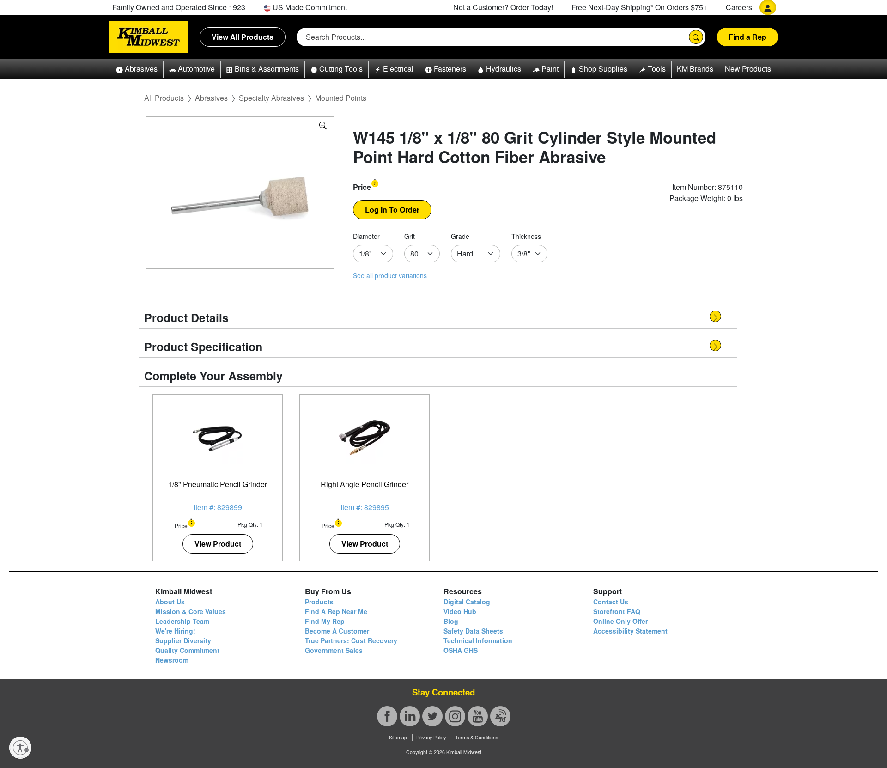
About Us (170, 601)
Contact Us (610, 601)
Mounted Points (340, 97)
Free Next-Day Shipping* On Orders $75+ (639, 7)
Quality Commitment (187, 650)
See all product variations (390, 275)
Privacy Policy (431, 737)
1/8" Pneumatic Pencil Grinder (217, 484)
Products (319, 601)
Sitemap (398, 737)
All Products (164, 97)
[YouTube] (478, 716)
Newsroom (171, 659)
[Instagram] (455, 716)
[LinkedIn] (410, 716)
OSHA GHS (461, 650)
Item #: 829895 (364, 507)
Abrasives (211, 97)
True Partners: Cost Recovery (351, 640)
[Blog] (500, 716)
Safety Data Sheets (473, 630)
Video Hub (460, 611)
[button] (136, 69)
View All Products (242, 36)
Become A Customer (337, 630)
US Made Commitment (309, 7)
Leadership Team (182, 621)
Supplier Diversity (183, 640)
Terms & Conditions (476, 737)
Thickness (526, 236)
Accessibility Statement (630, 630)
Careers (739, 7)
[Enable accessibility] (20, 748)
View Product (217, 543)
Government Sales (334, 650)
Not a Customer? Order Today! (503, 7)
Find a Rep (747, 36)
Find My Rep (325, 621)
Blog (451, 621)
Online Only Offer (620, 621)
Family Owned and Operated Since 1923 (178, 7)
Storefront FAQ (616, 611)
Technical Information (478, 640)
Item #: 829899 (218, 507)
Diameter (366, 236)
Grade (460, 236)
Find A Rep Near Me (336, 611)
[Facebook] (387, 716)
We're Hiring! (175, 630)
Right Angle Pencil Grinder (364, 484)
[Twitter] (432, 716)
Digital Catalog (467, 601)
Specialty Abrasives (271, 97)
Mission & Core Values (190, 611)
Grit (409, 236)
